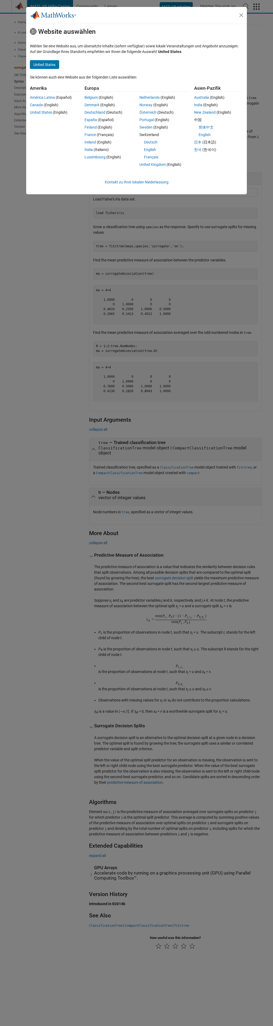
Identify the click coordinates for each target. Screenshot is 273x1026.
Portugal (146, 120)
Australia (201, 97)
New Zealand (205, 112)
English (150, 149)
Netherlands (149, 97)
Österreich (147, 112)
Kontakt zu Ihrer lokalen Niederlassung (136, 182)
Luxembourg (95, 157)
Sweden (145, 127)
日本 (198, 142)
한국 (198, 149)
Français (151, 157)
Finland (91, 127)
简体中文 (206, 127)
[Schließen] (241, 15)
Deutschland (95, 112)
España (91, 120)
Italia (89, 149)
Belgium (91, 97)
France (90, 135)
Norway (145, 105)
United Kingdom (152, 164)
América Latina (42, 97)
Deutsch (151, 142)
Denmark (92, 105)
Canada (36, 105)
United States (41, 112)
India (198, 105)
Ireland (90, 142)
